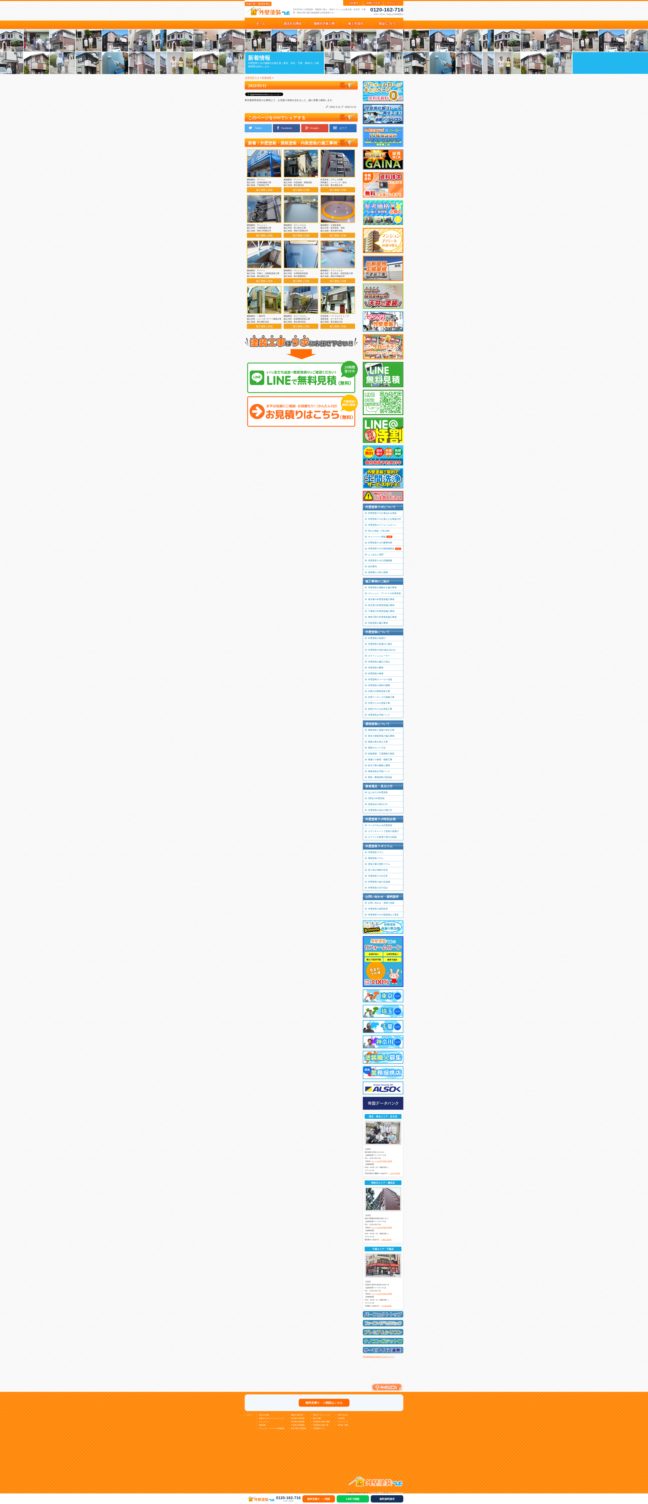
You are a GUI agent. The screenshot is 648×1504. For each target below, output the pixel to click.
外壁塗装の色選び (377, 638)
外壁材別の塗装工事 (320, 1425)
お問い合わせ (343, 1415)
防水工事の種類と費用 (379, 765)
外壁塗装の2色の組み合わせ (382, 650)
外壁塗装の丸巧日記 (378, 887)
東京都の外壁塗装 (298, 1418)
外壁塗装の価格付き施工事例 (382, 587)
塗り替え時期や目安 (378, 870)
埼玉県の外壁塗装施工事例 (381, 605)
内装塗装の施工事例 (378, 623)
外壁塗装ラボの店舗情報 (380, 560)
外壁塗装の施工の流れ (379, 661)
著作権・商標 (343, 1425)
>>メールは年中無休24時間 (381, 1161)
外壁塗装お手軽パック (379, 715)
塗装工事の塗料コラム (379, 864)
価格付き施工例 (297, 1415)
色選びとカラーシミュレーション (271, 1418)
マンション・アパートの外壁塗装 (384, 593)
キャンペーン (264, 1422)
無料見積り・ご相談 (318, 1498)
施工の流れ (317, 1418)
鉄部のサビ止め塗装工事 (380, 709)
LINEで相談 (352, 1498)
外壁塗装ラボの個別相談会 (384, 548)
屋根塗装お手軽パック (379, 771)
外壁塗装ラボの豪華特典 (380, 542)
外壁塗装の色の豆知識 (379, 882)
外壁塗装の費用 (375, 667)
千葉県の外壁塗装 (298, 1425)
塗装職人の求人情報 (378, 572)
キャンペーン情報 (380, 536)
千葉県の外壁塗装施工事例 (381, 611)
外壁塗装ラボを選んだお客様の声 (384, 519)
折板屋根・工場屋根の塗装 (381, 753)
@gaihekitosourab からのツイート (378, 1357)
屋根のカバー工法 (377, 747)
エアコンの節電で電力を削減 (382, 837)
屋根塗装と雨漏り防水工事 (381, 730)
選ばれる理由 (264, 1415)
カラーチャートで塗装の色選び (383, 831)
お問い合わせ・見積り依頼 (381, 903)
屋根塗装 (262, 1425)
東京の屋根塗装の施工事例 (381, 736)
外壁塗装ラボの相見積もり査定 (383, 914)
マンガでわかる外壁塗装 (380, 825)
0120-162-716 (386, 10)
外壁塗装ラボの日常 (378, 876)
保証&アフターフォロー (322, 1415)
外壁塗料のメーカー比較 (380, 679)
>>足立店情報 (394, 1173)
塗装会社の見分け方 (378, 804)
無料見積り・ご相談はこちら (324, 1402)
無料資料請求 (387, 1498)
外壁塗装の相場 (375, 673)
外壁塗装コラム (375, 852)
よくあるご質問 (375, 554)
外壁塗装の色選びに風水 (380, 644)
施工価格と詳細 (264, 190)
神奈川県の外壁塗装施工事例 (382, 617)
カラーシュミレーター (379, 656)
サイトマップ (343, 1422)
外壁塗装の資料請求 (378, 908)
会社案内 (372, 566)
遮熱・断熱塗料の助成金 (380, 777)
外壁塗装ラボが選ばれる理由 (382, 513)
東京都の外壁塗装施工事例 (381, 599)
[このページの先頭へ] (386, 1391)
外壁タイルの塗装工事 (379, 703)
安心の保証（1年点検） (379, 531)
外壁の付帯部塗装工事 (379, 691)
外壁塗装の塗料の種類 (379, 685)
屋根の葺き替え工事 (378, 742)
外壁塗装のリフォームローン (382, 525)
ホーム (249, 1415)
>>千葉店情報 (386, 1306)
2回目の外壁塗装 (376, 798)
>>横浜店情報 (386, 1240)
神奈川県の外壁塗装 (298, 1428)
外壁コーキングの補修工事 (381, 697)
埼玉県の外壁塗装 (298, 1422)
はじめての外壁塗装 (378, 792)
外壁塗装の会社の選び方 (380, 810)
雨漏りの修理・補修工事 (380, 759)
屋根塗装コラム (375, 858)
